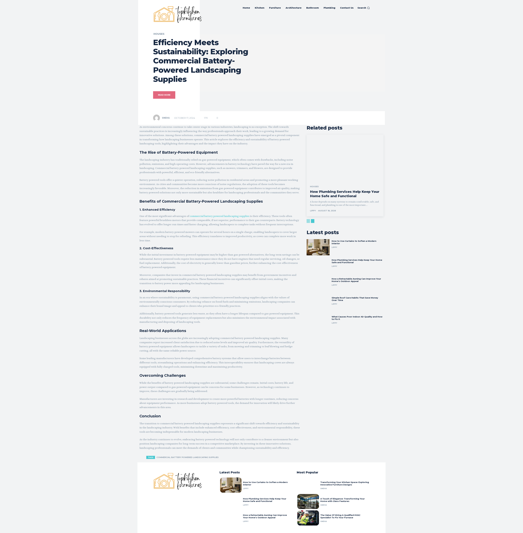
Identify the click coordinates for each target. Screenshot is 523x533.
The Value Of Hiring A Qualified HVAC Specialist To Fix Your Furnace (340, 516)
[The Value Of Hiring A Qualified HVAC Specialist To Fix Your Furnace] (308, 518)
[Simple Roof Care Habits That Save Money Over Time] (318, 304)
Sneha (166, 118)
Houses (158, 34)
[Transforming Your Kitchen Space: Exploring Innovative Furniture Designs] (308, 485)
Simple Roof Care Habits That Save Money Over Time (355, 298)
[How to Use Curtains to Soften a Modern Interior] (318, 247)
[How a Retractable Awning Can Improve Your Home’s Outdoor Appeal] (318, 285)
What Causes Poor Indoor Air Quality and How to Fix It (357, 317)
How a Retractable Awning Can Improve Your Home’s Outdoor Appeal (356, 280)
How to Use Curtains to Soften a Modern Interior (354, 242)
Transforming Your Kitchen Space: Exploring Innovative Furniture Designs (344, 483)
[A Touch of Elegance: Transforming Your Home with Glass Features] (308, 501)
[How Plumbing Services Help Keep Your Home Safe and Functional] (345, 158)
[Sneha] (157, 118)
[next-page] (312, 221)
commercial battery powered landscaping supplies (219, 216)
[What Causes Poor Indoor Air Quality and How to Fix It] (318, 323)
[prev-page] (308, 221)
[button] (364, 7)
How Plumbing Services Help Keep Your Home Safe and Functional (344, 194)
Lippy (313, 210)
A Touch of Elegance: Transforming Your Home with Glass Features (342, 499)
